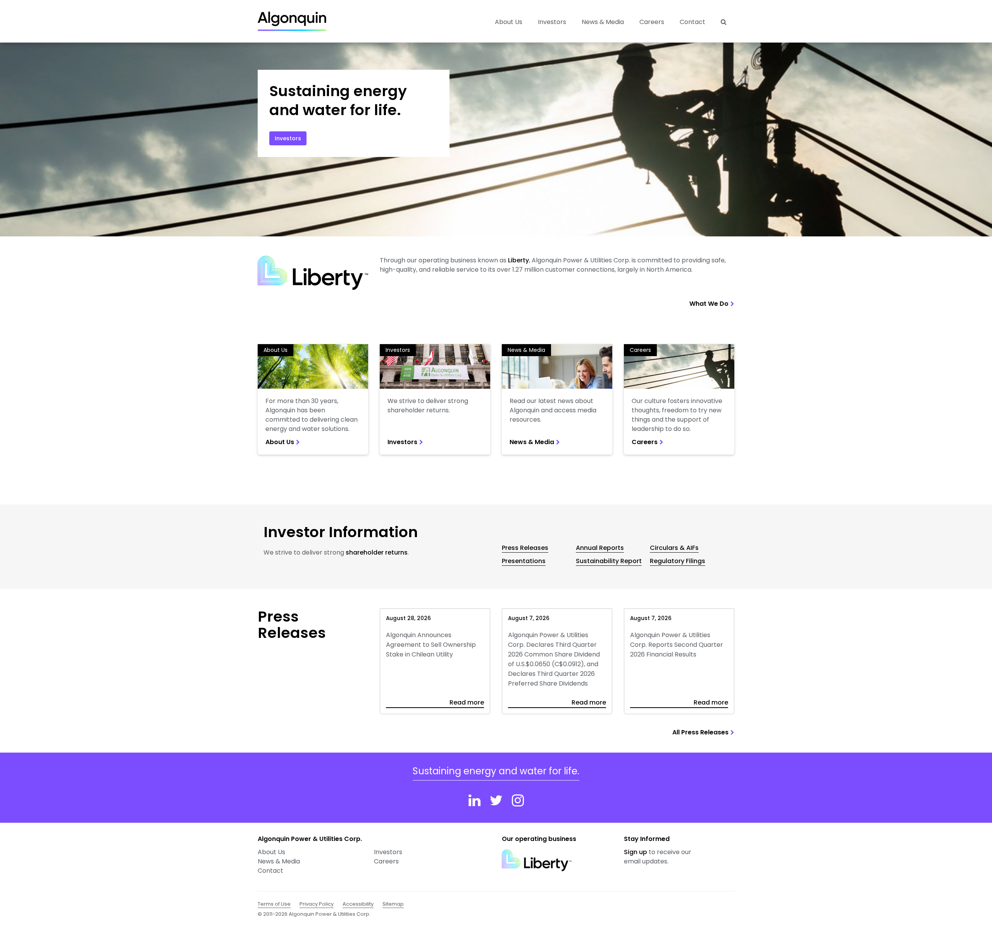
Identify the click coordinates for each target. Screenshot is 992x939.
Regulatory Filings (677, 561)
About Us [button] (508, 21)
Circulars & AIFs (674, 547)
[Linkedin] (474, 800)
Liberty (518, 260)
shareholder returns (377, 552)
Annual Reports (600, 547)
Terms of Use (274, 904)
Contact (692, 21)
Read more (467, 703)
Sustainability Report (609, 561)
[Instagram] (518, 800)
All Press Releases (700, 732)
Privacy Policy (317, 904)
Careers (651, 21)
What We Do (708, 303)
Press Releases (525, 547)
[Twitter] (496, 800)
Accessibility (358, 904)
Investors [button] (552, 21)
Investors (288, 138)
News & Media (603, 21)
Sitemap (393, 904)
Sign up (635, 852)
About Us (276, 350)
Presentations (524, 561)
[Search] (723, 22)
